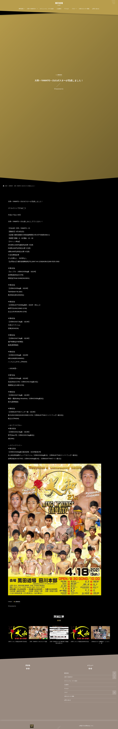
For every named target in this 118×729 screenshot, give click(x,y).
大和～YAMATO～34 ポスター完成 (38, 641)
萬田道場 (59, 3)
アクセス (66, 688)
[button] (113, 2)
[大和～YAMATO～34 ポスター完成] (38, 632)
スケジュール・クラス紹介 (70, 680)
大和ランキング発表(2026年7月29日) (17, 641)
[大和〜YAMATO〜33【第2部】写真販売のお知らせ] (59, 632)
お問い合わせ (67, 700)
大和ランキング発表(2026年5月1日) (80, 641)
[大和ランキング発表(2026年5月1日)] (79, 632)
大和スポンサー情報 (69, 696)
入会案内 (66, 684)
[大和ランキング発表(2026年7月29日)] (17, 632)
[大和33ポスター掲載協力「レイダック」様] (100, 632)
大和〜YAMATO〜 (68, 677)
